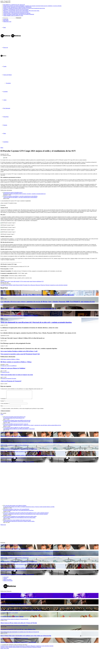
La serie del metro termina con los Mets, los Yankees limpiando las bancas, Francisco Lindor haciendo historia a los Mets (28, 506)
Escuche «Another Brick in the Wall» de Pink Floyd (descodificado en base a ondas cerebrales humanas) (25, 514)
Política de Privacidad (7, 580)
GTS (21, 281)
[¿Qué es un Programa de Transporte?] (8, 378)
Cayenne (5, 281)
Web (1, 405)
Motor (4, 133)
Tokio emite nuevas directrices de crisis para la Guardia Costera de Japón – (19, 521)
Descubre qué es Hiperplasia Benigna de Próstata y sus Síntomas (18, 642)
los (23, 281)
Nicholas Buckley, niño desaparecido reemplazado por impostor (16, 13)
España (4, 66)
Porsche (34, 281)
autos (2, 281)
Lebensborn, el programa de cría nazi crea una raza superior (16, 9)
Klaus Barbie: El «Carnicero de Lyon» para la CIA (14, 4)
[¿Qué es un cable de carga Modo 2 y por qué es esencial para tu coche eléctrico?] (20, 196)
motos (31, 281)
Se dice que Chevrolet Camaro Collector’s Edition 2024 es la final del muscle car (28, 308)
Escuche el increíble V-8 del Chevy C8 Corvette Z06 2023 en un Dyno (18, 510)
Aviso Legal (5, 577)
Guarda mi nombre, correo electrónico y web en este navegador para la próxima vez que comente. (23, 408)
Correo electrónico (5, 403)
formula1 (18, 281)
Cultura (4, 99)
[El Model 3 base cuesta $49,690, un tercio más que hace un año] (17, 420)
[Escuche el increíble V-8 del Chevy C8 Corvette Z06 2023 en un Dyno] (16, 509)
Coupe (11, 281)
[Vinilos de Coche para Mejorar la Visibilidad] (9, 365)
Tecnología (8, 83)
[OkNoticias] (11, 38)
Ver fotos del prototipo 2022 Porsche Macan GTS (13, 417)
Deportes (5, 125)
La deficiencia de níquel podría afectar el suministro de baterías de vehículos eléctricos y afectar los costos (37, 295)
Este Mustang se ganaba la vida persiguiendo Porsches (19, 315)
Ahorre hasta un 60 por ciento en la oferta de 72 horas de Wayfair (19, 623)
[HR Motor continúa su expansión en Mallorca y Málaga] (10, 359)
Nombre (3, 401)
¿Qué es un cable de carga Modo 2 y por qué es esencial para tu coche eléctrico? (20, 197)
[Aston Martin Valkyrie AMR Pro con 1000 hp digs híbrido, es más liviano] (16, 427)
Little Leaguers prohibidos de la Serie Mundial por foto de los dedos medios (19, 517)
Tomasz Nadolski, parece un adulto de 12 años (13, 15)
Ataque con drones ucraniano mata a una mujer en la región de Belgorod (18, 14)
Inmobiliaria (5, 141)
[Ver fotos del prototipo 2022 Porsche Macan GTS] (14, 416)
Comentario (3, 398)
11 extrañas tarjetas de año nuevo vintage (12, 616)
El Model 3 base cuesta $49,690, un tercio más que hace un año (16, 421)
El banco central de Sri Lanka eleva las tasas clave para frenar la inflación (21, 610)
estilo (14, 281)
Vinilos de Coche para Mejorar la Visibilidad (13, 368)
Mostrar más (3, 524)
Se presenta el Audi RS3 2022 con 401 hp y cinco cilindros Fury (18, 629)
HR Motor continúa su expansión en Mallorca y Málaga (16, 362)
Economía (5, 91)
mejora (25, 281)
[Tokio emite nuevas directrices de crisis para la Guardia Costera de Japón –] (17, 520)
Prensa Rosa (5, 116)
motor (28, 281)
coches (8, 281)
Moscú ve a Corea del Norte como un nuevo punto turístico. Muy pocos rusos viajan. (21, 10)
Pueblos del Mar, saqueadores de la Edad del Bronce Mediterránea (17, 7)
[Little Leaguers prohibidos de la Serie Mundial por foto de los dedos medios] (20, 516)
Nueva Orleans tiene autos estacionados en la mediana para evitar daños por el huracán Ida (26, 635)
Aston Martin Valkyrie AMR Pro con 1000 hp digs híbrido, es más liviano (19, 428)
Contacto (5, 578)
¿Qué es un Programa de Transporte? (11, 381)
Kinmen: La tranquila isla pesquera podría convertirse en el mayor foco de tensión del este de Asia (24, 8)
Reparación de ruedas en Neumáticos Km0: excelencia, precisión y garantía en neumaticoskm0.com (24, 193)
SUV (42, 281)
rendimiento (38, 281)
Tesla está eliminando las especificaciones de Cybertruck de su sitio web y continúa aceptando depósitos (36, 322)
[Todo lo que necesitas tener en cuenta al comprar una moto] (5, 372)
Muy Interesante (6, 108)
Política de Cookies (7, 579)
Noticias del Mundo (7, 74)
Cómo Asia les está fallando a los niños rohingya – (14, 603)
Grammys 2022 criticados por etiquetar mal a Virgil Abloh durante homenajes (22, 597)
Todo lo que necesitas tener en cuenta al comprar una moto (17, 374)
